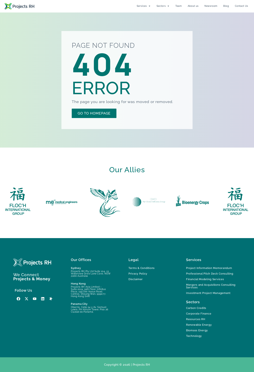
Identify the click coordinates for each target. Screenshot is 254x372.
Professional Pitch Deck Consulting (209, 273)
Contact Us (241, 6)
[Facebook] (18, 298)
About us (193, 6)
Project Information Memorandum (209, 268)
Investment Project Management (208, 293)
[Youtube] (34, 298)
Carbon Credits (196, 308)
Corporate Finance (198, 313)
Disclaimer (135, 279)
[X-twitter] (26, 298)
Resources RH (195, 319)
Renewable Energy (199, 324)
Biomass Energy (197, 330)
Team (178, 6)
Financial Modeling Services (205, 279)
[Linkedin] (42, 298)
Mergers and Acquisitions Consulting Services (210, 286)
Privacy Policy (137, 273)
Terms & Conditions (141, 268)
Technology (194, 335)
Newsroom (210, 6)
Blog (226, 6)
